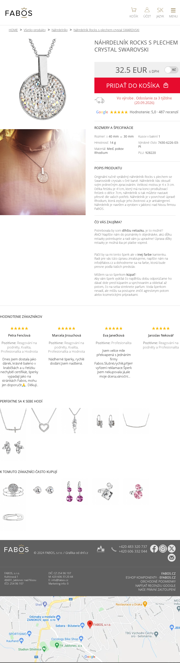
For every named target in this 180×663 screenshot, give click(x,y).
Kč (174, 69)
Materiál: (109, 151)
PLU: (147, 153)
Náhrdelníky (60, 30)
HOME (13, 30)
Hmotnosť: (105, 143)
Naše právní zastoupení (157, 589)
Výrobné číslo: (158, 145)
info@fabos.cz (59, 580)
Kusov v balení (149, 136)
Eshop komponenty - (151, 577)
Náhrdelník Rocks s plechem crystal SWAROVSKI (106, 30)
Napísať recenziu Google (155, 585)
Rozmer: (114, 136)
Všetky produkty (35, 30)
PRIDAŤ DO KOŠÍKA (133, 85)
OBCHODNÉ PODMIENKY (158, 581)
